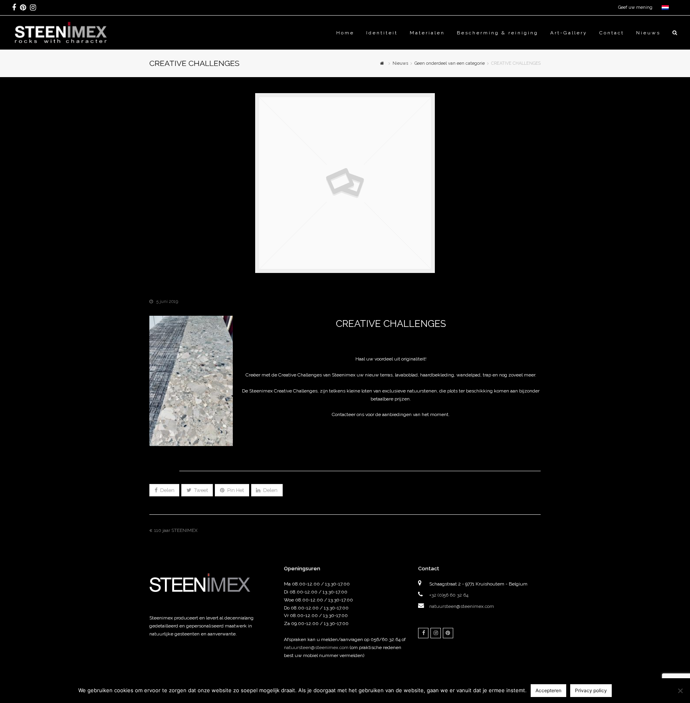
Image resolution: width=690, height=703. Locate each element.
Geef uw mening (635, 7)
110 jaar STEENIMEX (176, 530)
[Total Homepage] (207, 602)
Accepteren (548, 690)
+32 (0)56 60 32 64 (448, 595)
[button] (164, 490)
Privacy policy (591, 690)
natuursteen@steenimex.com (316, 647)
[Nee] (680, 691)
